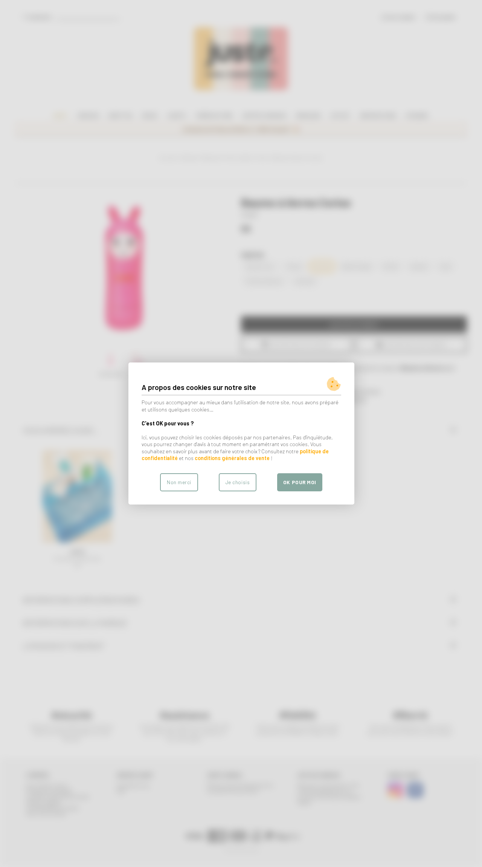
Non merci (179, 482)
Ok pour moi (299, 482)
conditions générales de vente (232, 458)
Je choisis (238, 482)
